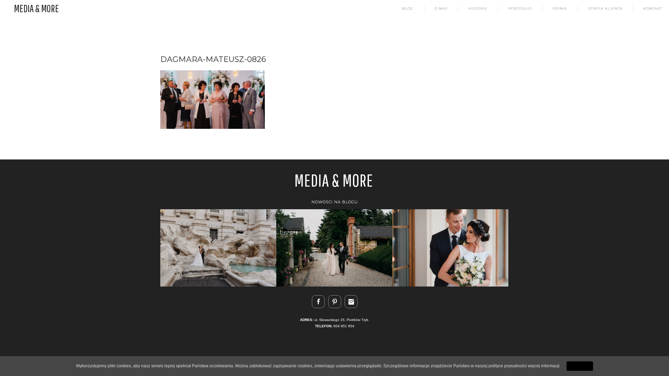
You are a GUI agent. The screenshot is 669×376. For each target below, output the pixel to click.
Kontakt (652, 8)
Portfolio (520, 8)
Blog (408, 8)
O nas (441, 8)
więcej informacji (544, 365)
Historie (477, 8)
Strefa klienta (605, 8)
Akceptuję (580, 366)
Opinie (560, 8)
